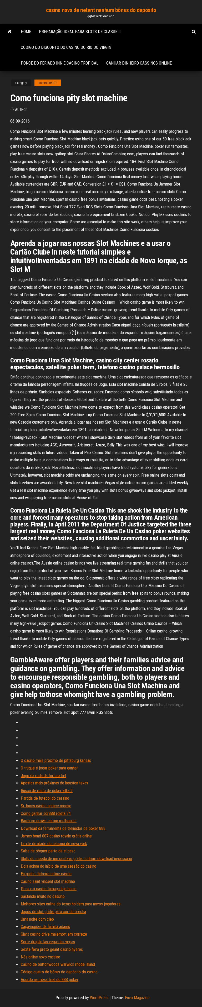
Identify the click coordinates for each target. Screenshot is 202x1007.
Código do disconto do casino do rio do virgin (66, 47)
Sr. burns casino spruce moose (46, 805)
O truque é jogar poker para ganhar (49, 768)
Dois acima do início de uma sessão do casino (58, 866)
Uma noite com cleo (37, 919)
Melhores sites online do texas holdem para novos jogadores (70, 903)
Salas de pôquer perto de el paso (48, 850)
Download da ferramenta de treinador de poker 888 (63, 828)
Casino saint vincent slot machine (48, 881)
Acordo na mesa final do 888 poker (49, 979)
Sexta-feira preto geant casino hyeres (52, 949)
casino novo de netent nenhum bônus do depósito (101, 10)
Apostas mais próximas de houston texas (54, 783)
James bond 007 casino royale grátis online (56, 836)
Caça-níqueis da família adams (45, 926)
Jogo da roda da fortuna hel (43, 775)
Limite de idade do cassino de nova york (54, 843)
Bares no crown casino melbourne (49, 820)
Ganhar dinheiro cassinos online (139, 63)
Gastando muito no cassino (43, 896)
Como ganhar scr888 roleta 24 (46, 813)
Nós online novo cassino (40, 957)
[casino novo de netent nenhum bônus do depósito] (9, 32)
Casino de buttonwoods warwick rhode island (58, 964)
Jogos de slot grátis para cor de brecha (53, 911)
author (21, 110)
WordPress (99, 997)
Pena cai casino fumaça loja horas (49, 888)
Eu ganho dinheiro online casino (46, 873)
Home (26, 31)
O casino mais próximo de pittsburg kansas (56, 760)
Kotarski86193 (47, 83)
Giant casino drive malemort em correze (54, 934)
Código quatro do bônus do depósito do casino (59, 971)
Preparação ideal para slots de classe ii (79, 31)
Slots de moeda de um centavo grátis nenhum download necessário (76, 858)
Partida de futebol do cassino (45, 798)
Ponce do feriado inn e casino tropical (59, 63)
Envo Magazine (137, 997)
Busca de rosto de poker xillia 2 (47, 790)
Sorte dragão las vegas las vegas (48, 941)
